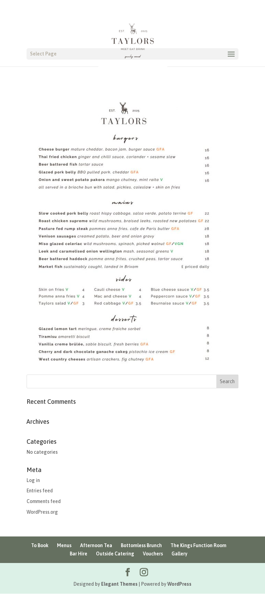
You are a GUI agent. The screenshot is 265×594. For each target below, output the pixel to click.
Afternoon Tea (96, 545)
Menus (64, 545)
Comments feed (44, 501)
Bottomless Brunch (141, 545)
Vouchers (153, 553)
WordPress (179, 584)
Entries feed (40, 490)
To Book (39, 545)
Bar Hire (78, 553)
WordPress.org (42, 512)
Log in (33, 480)
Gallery (179, 553)
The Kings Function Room (198, 545)
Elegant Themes (119, 584)
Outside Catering (115, 553)
